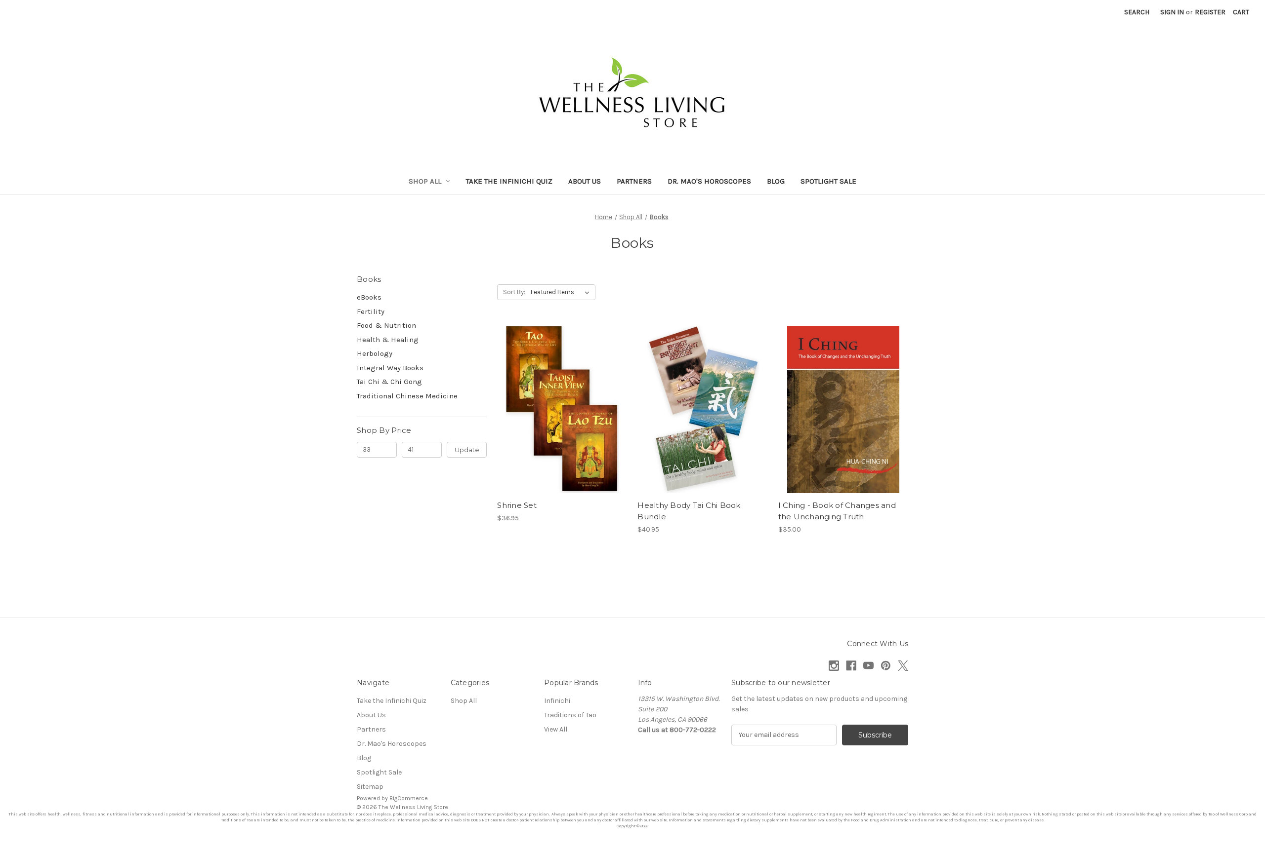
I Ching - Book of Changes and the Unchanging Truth (837, 511)
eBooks (369, 297)
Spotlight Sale (828, 181)
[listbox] (562, 292)
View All (555, 729)
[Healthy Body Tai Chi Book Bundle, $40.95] (702, 409)
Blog (776, 181)
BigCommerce (408, 798)
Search (1136, 12)
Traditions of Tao (570, 715)
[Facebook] (851, 665)
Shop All (425, 181)
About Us (584, 181)
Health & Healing (388, 339)
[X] (903, 665)
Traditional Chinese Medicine (407, 395)
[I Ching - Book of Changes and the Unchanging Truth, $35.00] (843, 409)
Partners (634, 181)
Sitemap (370, 786)
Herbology (374, 353)
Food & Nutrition (386, 325)
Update (467, 450)
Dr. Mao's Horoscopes (709, 181)
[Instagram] (834, 665)
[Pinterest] (886, 665)
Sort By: (514, 292)
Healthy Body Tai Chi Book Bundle (688, 511)
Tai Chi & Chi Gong (389, 381)
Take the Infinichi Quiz (509, 181)
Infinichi (557, 700)
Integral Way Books (390, 367)
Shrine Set (517, 505)
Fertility (370, 311)
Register (1210, 12)
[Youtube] (868, 665)
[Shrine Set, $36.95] (562, 409)
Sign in (1172, 12)
